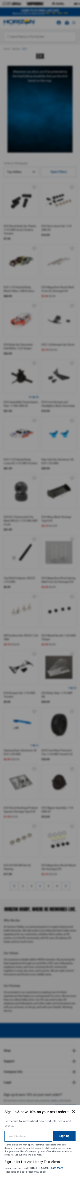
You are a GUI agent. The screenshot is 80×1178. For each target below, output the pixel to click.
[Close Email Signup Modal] (73, 1111)
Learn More (56, 1167)
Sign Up (64, 1136)
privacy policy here (32, 1154)
